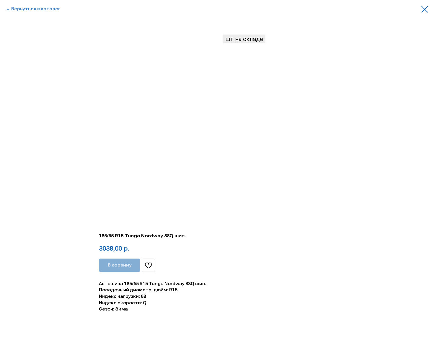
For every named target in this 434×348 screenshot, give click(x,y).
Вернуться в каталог (36, 8)
